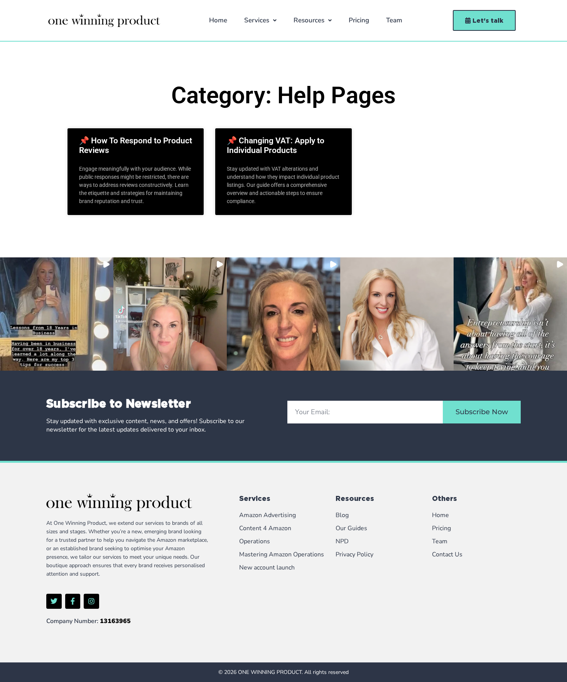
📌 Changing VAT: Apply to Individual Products (275, 145)
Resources (309, 20)
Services (256, 20)
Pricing (359, 20)
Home (218, 20)
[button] (260, 20)
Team (394, 20)
